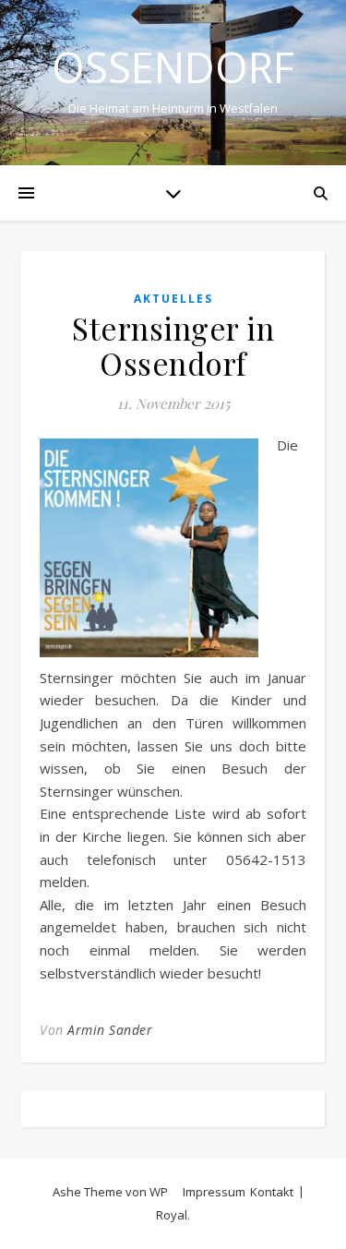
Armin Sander (109, 1030)
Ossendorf (173, 67)
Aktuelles (173, 298)
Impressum (214, 1191)
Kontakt (271, 1191)
